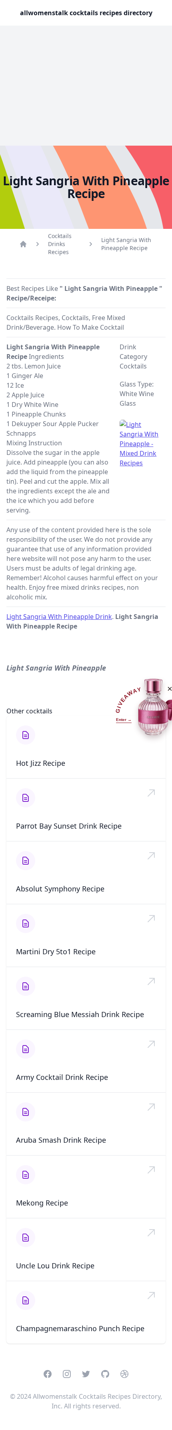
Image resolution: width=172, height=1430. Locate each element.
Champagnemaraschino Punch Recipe (80, 1328)
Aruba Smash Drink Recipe (61, 1140)
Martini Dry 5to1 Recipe (56, 951)
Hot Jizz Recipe (40, 763)
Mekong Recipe (42, 1203)
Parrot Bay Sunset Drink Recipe (69, 826)
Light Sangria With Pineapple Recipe (126, 244)
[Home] (23, 244)
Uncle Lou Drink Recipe (55, 1265)
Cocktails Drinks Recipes (60, 244)
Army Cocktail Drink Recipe (62, 1077)
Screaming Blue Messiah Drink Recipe (80, 1014)
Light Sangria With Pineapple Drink (59, 616)
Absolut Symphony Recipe (60, 888)
